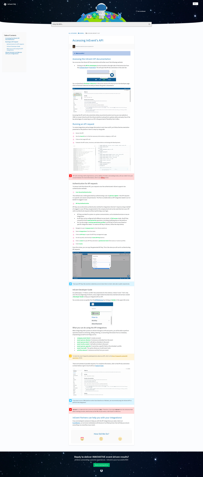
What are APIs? (80, 53)
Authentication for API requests (15, 44)
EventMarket (76, 423)
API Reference (99, 300)
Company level (83, 67)
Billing (103, 177)
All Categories (73, 33)
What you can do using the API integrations (15, 49)
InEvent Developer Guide (13, 46)
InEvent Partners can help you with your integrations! (13, 52)
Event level (92, 67)
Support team (99, 366)
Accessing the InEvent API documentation (12, 38)
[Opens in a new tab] (101, 470)
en (195, 4)
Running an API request (11, 42)
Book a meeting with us (101, 465)
